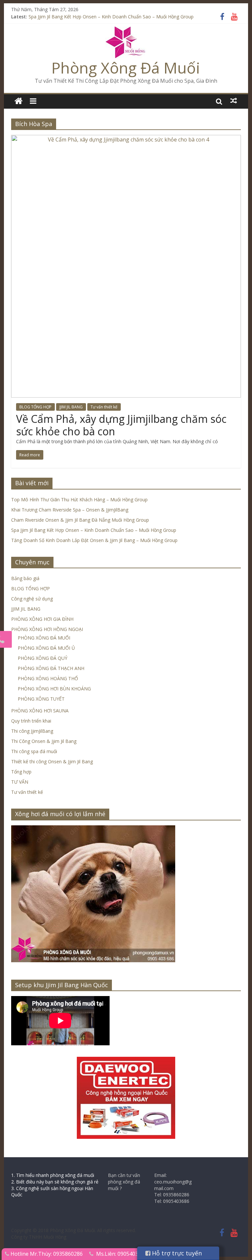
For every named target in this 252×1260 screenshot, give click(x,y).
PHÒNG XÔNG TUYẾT (41, 699)
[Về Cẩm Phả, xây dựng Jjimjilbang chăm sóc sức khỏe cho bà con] (126, 138)
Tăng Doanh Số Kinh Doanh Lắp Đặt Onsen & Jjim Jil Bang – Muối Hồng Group (94, 540)
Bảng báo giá (25, 578)
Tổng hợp (21, 772)
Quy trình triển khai (31, 721)
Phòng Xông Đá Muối (126, 67)
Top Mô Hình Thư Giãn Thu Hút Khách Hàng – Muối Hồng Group (79, 499)
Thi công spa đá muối (34, 751)
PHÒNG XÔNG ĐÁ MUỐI (44, 638)
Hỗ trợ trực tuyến (176, 1253)
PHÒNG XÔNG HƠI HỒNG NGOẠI (47, 629)
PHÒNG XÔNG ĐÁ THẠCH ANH (51, 668)
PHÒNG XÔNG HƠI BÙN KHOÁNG (54, 688)
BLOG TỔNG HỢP (35, 407)
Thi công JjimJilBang (32, 731)
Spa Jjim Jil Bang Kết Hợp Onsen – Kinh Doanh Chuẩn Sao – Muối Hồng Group (111, 18)
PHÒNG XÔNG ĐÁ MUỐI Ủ (46, 648)
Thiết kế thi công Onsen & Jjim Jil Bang (52, 761)
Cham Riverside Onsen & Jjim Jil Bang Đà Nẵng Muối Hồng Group (80, 520)
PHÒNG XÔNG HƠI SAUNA (40, 710)
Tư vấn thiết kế (104, 407)
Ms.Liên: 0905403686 (121, 1253)
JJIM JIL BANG (71, 407)
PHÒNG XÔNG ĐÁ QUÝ (42, 658)
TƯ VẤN (19, 782)
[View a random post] (233, 100)
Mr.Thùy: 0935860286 (56, 1253)
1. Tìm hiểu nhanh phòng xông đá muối (52, 1175)
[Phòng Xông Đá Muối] (125, 30)
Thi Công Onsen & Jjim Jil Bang (43, 741)
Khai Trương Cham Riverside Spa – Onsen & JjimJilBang (69, 510)
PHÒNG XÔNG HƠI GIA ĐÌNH (42, 619)
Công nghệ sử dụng (32, 599)
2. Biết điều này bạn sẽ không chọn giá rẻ (54, 1182)
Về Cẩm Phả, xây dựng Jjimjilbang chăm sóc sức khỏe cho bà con (121, 425)
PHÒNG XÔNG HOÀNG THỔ (48, 678)
